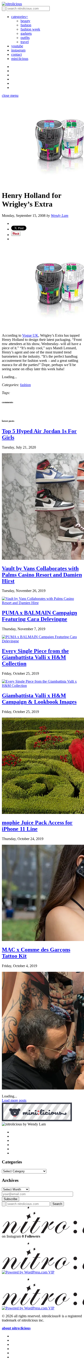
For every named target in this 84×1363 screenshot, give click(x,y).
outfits (25, 38)
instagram (18, 50)
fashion (26, 25)
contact (16, 54)
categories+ (19, 17)
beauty (25, 21)
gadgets (26, 33)
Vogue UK (30, 335)
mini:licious (19, 59)
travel (25, 42)
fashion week (30, 29)
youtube (17, 46)
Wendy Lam (59, 216)
